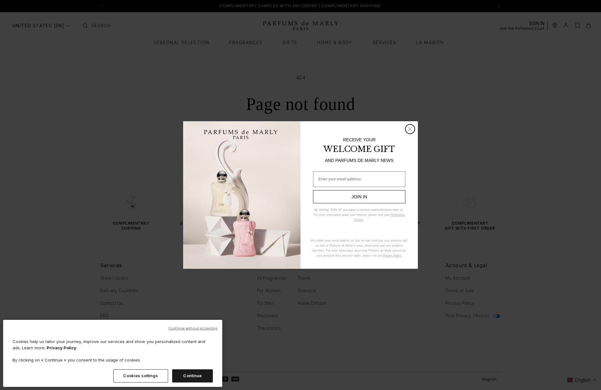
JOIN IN (359, 196)
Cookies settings (140, 375)
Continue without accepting (193, 328)
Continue (192, 375)
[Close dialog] (410, 129)
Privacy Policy (61, 347)
